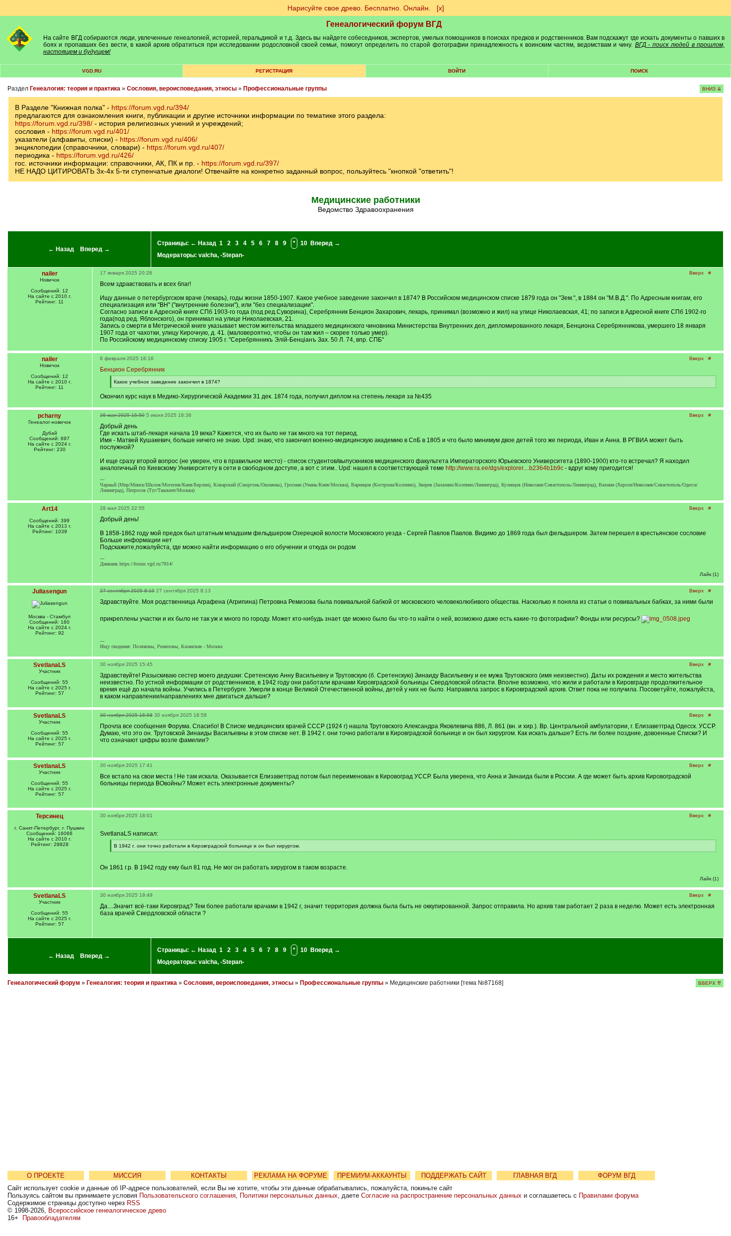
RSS (133, 1203)
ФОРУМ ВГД (617, 1175)
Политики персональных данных (289, 1195)
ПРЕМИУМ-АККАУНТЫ (372, 1175)
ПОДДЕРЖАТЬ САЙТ (453, 1175)
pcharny (49, 415)
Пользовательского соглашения (187, 1195)
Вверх (696, 273)
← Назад (61, 249)
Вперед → (95, 249)
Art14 (50, 508)
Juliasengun (49, 591)
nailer (50, 273)
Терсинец (49, 816)
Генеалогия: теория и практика (75, 88)
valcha (207, 255)
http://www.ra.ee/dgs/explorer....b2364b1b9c (504, 468)
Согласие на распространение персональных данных (441, 1195)
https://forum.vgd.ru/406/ (158, 139)
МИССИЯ (127, 1175)
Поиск (639, 71)
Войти (456, 71)
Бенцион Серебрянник (132, 369)
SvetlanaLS (49, 665)
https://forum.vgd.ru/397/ (240, 163)
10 (303, 243)
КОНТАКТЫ (209, 1175)
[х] (440, 8)
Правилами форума (609, 1195)
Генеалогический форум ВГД (384, 24)
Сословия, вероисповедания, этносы (182, 88)
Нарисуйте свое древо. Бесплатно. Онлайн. (359, 8)
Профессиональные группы (285, 88)
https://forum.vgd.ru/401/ (90, 131)
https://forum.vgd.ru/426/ (95, 155)
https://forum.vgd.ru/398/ (53, 123)
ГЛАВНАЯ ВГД (535, 1175)
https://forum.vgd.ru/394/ (150, 107)
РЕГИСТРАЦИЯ (274, 71)
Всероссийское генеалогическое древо (107, 1210)
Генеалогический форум (43, 982)
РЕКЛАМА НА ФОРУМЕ (290, 1175)
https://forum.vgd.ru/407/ (185, 147)
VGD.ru (91, 71)
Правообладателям (51, 1218)
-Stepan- (232, 255)
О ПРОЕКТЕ (46, 1175)
